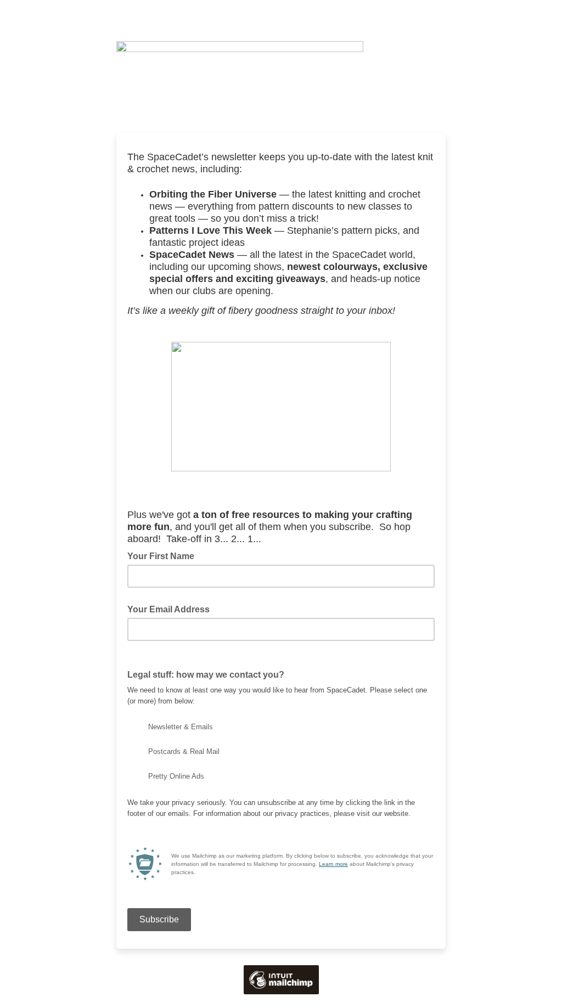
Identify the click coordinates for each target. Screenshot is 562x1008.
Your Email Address (171, 608)
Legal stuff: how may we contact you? (209, 674)
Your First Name (160, 556)
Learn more (333, 864)
